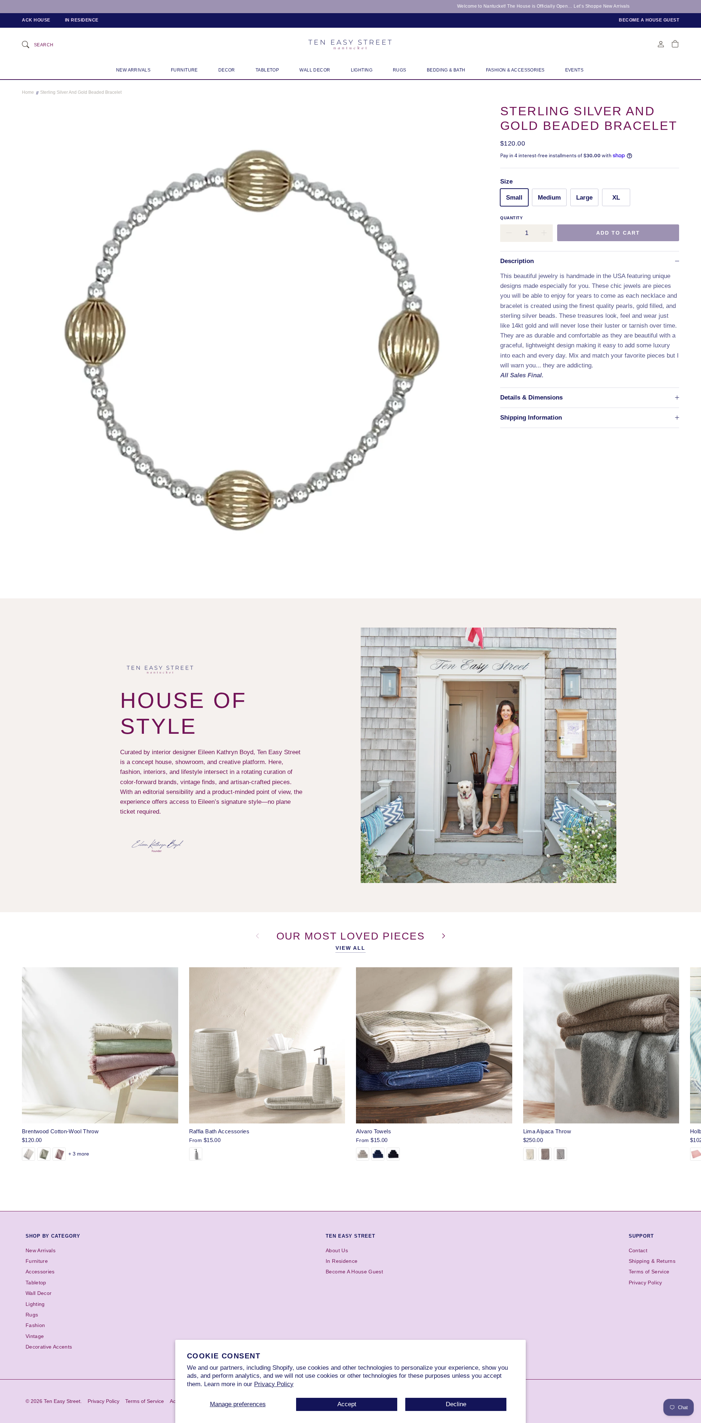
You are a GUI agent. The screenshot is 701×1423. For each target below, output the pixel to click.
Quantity (511, 218)
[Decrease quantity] (509, 233)
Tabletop (267, 70)
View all (351, 948)
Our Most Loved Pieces (352, 935)
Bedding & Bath (446, 70)
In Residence (82, 20)
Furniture (184, 70)
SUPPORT (641, 1236)
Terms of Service (649, 1271)
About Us (337, 1250)
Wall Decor (314, 70)
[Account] (660, 44)
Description (517, 261)
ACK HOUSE (36, 20)
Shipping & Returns (652, 1261)
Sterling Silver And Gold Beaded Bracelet (81, 92)
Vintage (35, 1336)
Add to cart (618, 233)
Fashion (35, 1325)
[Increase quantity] (544, 233)
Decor (226, 70)
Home (28, 92)
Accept (346, 1404)
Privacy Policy (274, 1384)
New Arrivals (133, 70)
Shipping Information (531, 417)
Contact (638, 1250)
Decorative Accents (49, 1347)
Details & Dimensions (531, 397)
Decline (456, 1404)
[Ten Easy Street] (350, 44)
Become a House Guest (649, 20)
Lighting (361, 70)
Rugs (399, 70)
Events (574, 70)
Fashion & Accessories (515, 70)
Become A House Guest (354, 1271)
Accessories (40, 1271)
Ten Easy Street (350, 1236)
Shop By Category (53, 1236)
